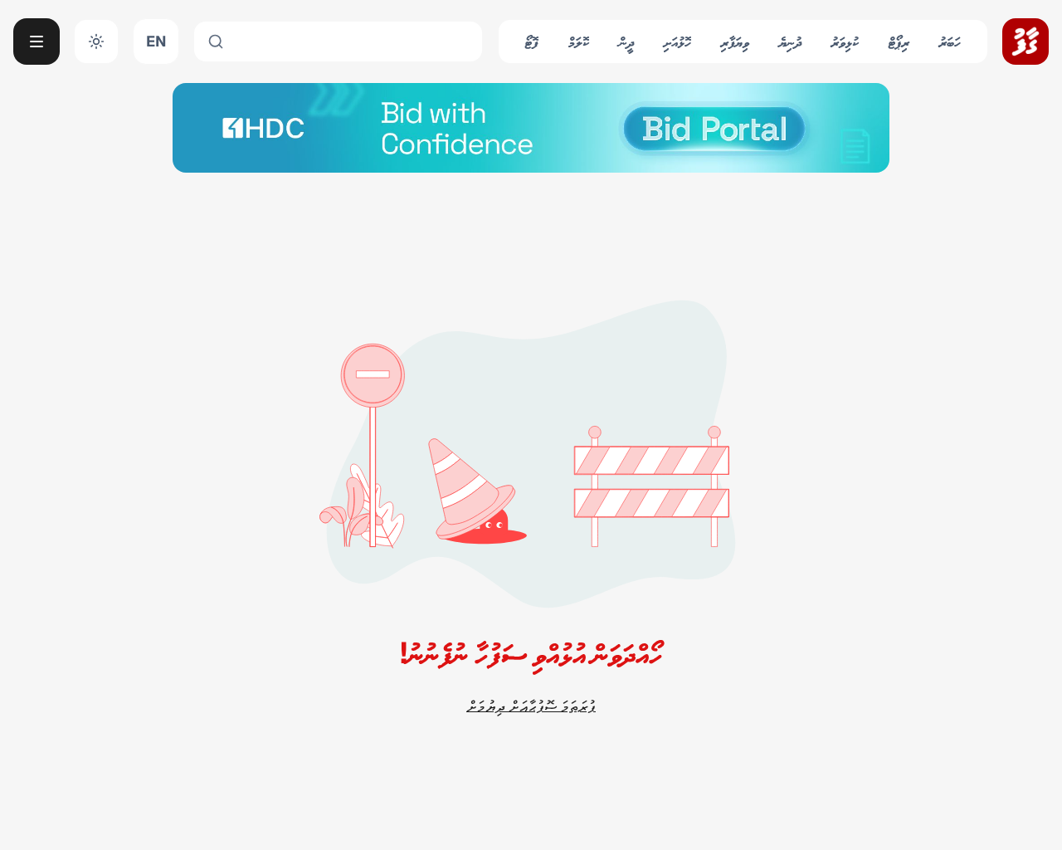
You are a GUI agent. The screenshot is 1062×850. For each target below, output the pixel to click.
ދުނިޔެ (790, 41)
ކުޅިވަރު (845, 41)
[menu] (36, 41)
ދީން (626, 41)
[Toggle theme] (96, 41)
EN (156, 41)
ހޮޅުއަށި (677, 41)
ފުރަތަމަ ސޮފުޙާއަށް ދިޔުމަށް (531, 706)
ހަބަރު (950, 41)
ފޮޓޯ (531, 41)
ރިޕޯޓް (899, 41)
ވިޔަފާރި (735, 41)
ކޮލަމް (578, 41)
